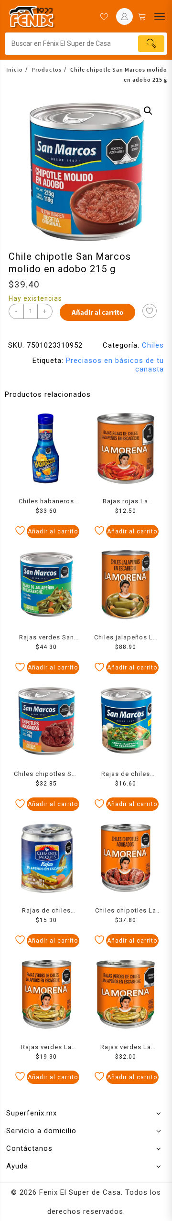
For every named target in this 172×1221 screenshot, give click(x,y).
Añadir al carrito (97, 312)
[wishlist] (104, 16)
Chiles (153, 345)
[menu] (159, 16)
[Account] (124, 16)
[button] (148, 110)
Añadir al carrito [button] (53, 531)
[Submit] (151, 43)
